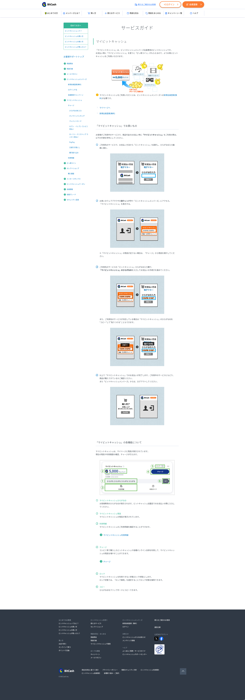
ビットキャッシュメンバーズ (77, 79)
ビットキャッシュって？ (73, 31)
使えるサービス (113, 13)
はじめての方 (52, 13)
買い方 (93, 13)
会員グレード (71, 194)
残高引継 (70, 69)
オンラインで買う (65, 647)
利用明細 (71, 158)
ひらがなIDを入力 (75, 110)
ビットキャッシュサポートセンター (134, 654)
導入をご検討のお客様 (147, 4)
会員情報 (70, 189)
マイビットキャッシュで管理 (101, 644)
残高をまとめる (154, 13)
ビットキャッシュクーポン (76, 184)
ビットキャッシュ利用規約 (150, 670)
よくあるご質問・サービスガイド (133, 651)
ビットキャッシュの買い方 (74, 36)
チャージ (107, 562)
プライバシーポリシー (110, 670)
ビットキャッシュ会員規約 (91, 673)
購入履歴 (71, 173)
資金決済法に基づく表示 (90, 670)
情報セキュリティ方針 (129, 670)
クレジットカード (75, 121)
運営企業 (157, 627)
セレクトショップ (73, 168)
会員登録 (193, 4)
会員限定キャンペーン (75, 95)
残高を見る (134, 13)
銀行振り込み (73, 152)
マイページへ (105, 108)
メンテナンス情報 (128, 640)
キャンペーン (95, 654)
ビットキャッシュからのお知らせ (133, 637)
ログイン (170, 4)
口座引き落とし (74, 147)
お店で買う (62, 644)
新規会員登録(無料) (107, 113)
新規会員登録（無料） (130, 623)
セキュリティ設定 (73, 200)
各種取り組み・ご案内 (111, 673)
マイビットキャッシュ (74, 100)
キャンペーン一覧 (175, 13)
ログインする (72, 89)
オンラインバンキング (77, 116)
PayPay (72, 142)
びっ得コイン (71, 163)
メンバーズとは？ (73, 13)
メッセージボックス (74, 179)
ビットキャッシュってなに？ (69, 623)
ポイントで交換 (64, 650)
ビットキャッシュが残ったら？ (75, 47)
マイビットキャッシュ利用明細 (115, 535)
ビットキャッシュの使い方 (74, 41)
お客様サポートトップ (74, 57)
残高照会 (70, 63)
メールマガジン (72, 74)
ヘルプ (195, 13)
